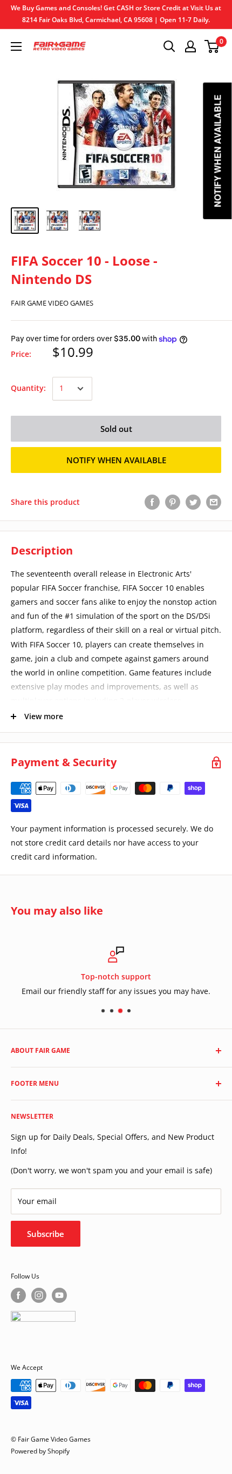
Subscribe (45, 1233)
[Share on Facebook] (152, 502)
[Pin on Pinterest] (172, 502)
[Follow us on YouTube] (59, 1295)
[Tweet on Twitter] (193, 502)
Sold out (116, 428)
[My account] (190, 46)
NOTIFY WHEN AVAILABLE (116, 460)
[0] (212, 46)
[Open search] (169, 46)
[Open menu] (16, 46)
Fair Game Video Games (52, 303)
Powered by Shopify (40, 1451)
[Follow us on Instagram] (38, 1295)
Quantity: (28, 388)
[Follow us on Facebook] (18, 1295)
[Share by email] (213, 502)
